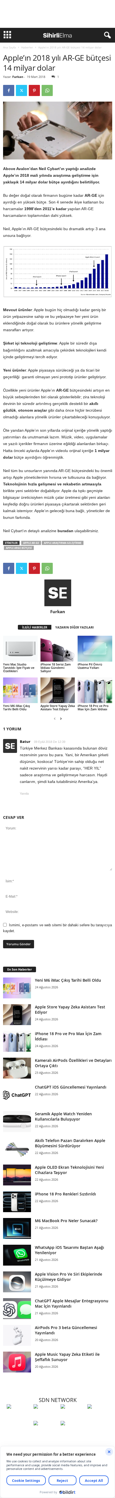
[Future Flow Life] (73, 1433)
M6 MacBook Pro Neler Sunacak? (66, 1220)
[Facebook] (8, 90)
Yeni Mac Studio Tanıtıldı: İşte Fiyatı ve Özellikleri (18, 667)
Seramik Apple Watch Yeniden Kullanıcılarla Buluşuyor (63, 1116)
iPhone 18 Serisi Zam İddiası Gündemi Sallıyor (55, 667)
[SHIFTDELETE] (19, 1416)
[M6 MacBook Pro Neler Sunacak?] (17, 1228)
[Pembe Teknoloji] (45, 1433)
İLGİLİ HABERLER (34, 627)
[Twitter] (21, 90)
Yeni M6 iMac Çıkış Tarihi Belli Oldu (16, 707)
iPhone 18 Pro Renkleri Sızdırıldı (65, 1194)
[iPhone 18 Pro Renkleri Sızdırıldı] (17, 1201)
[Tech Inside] (99, 1416)
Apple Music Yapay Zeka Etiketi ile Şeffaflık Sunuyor (67, 1357)
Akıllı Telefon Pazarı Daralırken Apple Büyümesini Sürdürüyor (70, 1143)
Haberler (27, 47)
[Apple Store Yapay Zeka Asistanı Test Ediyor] (57, 690)
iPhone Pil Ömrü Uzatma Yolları (90, 666)
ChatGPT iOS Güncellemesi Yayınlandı (70, 1087)
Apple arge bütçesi (19, 548)
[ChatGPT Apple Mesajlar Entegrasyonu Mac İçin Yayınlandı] (17, 1308)
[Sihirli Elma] (45, 1416)
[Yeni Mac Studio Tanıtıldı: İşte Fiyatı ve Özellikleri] (20, 648)
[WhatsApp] (47, 90)
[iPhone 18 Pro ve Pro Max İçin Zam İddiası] (95, 690)
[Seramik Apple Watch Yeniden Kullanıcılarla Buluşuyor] (17, 1121)
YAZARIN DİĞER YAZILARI (74, 627)
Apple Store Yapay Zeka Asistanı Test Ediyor (57, 707)
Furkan (17, 77)
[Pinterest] (34, 90)
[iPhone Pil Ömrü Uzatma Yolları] (95, 648)
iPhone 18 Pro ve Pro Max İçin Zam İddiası (93, 707)
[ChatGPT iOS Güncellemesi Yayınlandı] (17, 1094)
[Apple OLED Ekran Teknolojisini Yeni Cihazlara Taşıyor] (17, 1175)
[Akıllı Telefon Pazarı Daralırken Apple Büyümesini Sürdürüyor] (17, 1148)
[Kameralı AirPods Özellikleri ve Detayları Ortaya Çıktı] (17, 1068)
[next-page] (60, 718)
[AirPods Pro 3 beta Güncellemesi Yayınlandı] (17, 1335)
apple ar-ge (31, 543)
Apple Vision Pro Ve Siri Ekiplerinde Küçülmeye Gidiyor (68, 1276)
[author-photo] (57, 592)
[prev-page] (54, 718)
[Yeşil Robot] (73, 1416)
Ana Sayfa (9, 47)
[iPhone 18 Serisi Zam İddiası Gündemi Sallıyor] (57, 648)
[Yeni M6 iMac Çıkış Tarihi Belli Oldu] (20, 690)
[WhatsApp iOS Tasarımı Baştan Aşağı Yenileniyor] (17, 1255)
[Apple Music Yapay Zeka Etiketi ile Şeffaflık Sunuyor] (17, 1362)
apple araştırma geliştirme (63, 543)
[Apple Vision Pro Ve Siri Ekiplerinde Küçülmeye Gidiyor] (17, 1281)
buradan (65, 531)
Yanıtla (24, 793)
